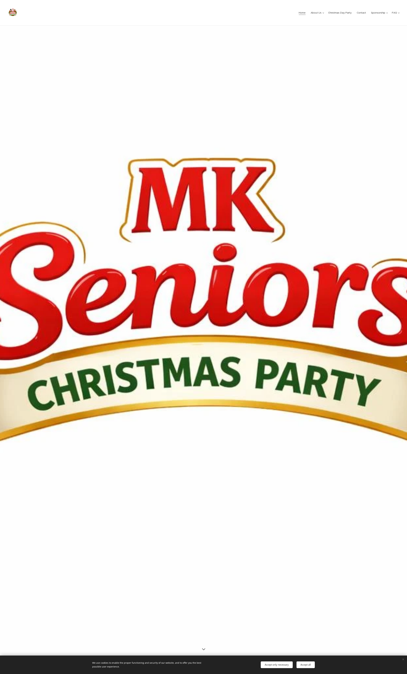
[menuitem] (303, 13)
